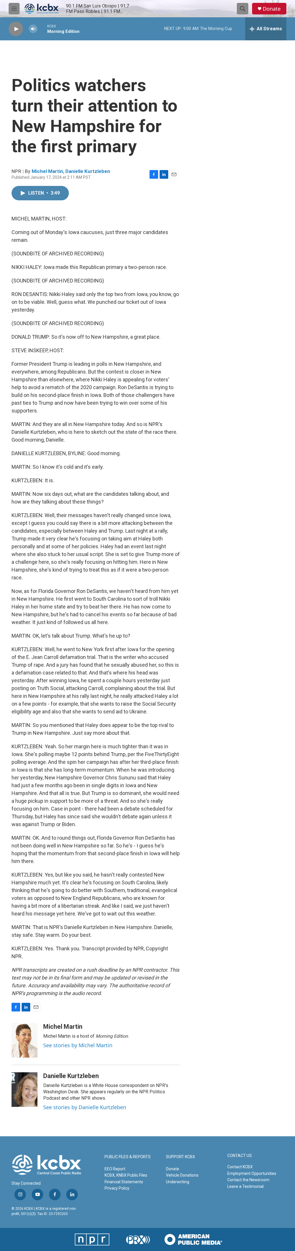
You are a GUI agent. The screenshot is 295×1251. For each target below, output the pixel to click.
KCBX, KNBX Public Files (126, 1175)
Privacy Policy (117, 1188)
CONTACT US (239, 1156)
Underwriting (177, 1182)
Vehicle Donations (182, 1175)
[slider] (42, 29)
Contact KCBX (240, 1167)
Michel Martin (47, 171)
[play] (15, 29)
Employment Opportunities (251, 1173)
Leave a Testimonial (245, 1186)
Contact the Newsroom (248, 1179)
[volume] (33, 28)
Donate (272, 9)
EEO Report (115, 1169)
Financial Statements (124, 1182)
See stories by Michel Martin (77, 1045)
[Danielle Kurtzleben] (24, 1089)
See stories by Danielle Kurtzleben (84, 1107)
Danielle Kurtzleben (87, 171)
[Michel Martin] (24, 1040)
